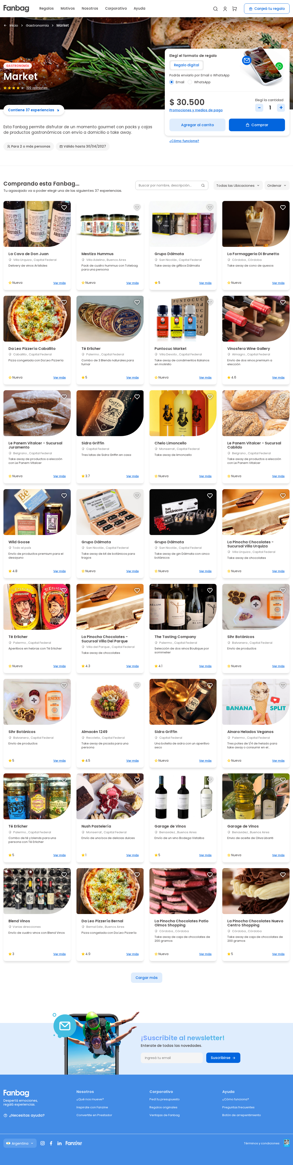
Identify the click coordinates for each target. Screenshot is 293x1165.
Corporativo (116, 8)
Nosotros (90, 8)
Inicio (14, 25)
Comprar (259, 125)
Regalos (46, 8)
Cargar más (147, 977)
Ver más (59, 282)
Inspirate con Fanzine (92, 1107)
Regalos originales (163, 1107)
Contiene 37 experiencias (31, 110)
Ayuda (139, 8)
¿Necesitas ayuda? (27, 1116)
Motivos (68, 8)
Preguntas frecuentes (238, 1107)
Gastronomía (37, 25)
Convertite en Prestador (94, 1115)
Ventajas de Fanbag (164, 1115)
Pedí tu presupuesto (164, 1099)
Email (180, 82)
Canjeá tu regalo (269, 8)
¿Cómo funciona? (184, 140)
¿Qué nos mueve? (90, 1099)
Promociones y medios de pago (196, 110)
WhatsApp (202, 82)
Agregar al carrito (197, 125)
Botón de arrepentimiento (241, 1115)
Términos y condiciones (261, 1143)
